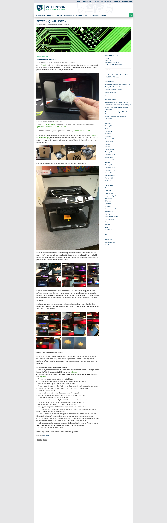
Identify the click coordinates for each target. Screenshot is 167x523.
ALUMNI (50, 15)
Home (78, 1)
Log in (107, 237)
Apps (106, 188)
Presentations (109, 211)
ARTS (59, 15)
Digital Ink (108, 190)
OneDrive (108, 203)
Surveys (107, 224)
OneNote (108, 206)
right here (74, 372)
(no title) (107, 95)
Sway (106, 227)
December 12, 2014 (82, 131)
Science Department (111, 216)
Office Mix (108, 201)
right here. (43, 377)
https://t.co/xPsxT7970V (56, 127)
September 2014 (110, 175)
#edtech (43, 65)
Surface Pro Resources (103, 1)
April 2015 (108, 162)
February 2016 (109, 149)
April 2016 (108, 144)
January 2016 (109, 152)
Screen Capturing (110, 92)
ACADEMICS (39, 15)
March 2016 (108, 146)
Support (107, 222)
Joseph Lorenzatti (110, 107)
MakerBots (46, 435)
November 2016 (110, 136)
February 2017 (109, 131)
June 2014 (108, 180)
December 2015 (110, 154)
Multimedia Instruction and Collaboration (117, 84)
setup (40, 439)
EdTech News (109, 193)
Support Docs (87, 1)
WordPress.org (109, 245)
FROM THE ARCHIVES (97, 15)
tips (45, 439)
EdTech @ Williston (51, 21)
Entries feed (108, 239)
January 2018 (109, 126)
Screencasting (109, 219)
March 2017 (108, 128)
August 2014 (109, 178)
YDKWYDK (108, 229)
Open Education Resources (123, 1)
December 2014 (110, 167)
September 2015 (110, 160)
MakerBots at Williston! (46, 59)
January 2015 (109, 165)
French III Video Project (123, 104)
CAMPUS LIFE (81, 15)
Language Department (112, 196)
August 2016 (109, 141)
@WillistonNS (49, 124)
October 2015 (109, 157)
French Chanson (123, 102)
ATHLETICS (68, 15)
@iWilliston (41, 127)
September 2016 (110, 139)
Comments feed (110, 242)
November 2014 (110, 170)
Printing (107, 214)
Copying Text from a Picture (113, 89)
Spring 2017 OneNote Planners (114, 87)
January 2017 (109, 133)
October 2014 (109, 173)
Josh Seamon (56, 62)
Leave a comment (69, 62)
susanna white (109, 116)
